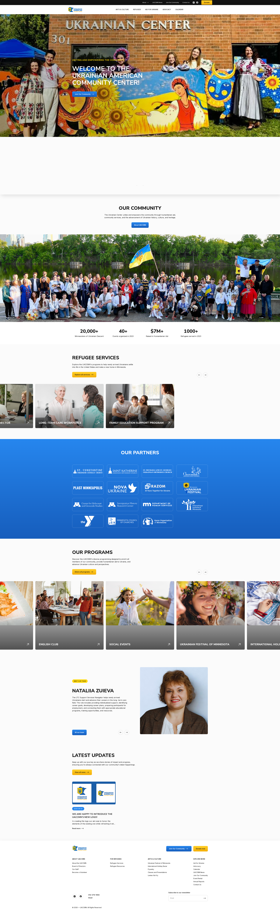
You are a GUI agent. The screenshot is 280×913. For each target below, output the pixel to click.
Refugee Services (116, 863)
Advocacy (167, 9)
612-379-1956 (94, 895)
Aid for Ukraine (151, 9)
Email (90, 898)
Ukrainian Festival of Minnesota (159, 863)
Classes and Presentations (157, 872)
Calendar (179, 9)
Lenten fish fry (153, 875)
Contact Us (186, 2)
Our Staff (75, 869)
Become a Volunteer (79, 872)
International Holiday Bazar (157, 866)
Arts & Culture (122, 9)
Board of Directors (79, 866)
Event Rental (197, 878)
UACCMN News (157, 2)
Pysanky (151, 869)
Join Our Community (172, 2)
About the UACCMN (79, 863)
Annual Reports (198, 881)
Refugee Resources (117, 866)
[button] (137, 185)
